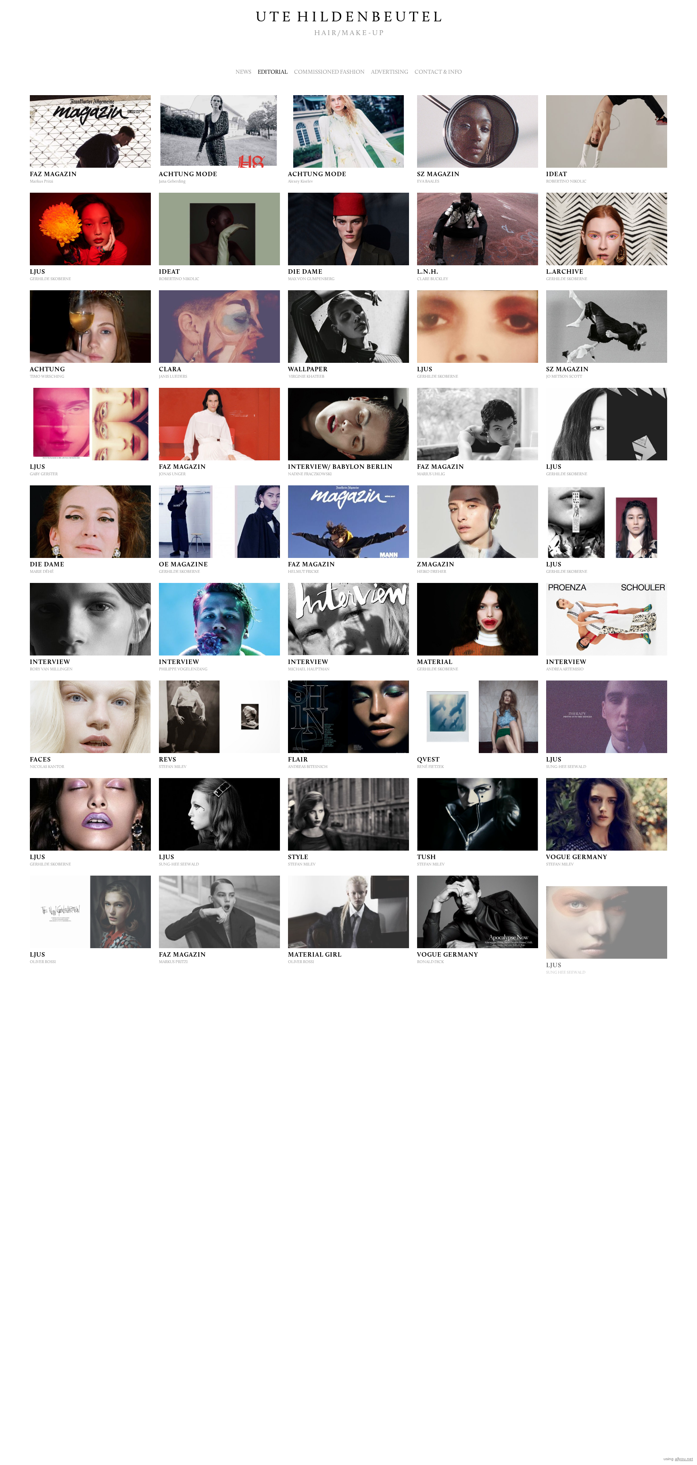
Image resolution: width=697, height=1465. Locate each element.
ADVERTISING (389, 72)
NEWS (243, 72)
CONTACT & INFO (438, 72)
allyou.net (684, 1459)
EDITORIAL (273, 72)
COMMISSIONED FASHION (329, 72)
